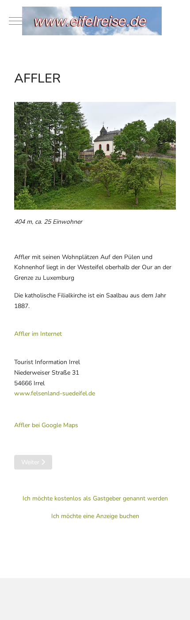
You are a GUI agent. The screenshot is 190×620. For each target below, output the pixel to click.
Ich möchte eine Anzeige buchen (95, 516)
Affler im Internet (38, 334)
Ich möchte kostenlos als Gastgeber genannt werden (95, 498)
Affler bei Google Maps (46, 425)
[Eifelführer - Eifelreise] (95, 21)
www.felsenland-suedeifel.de (54, 393)
